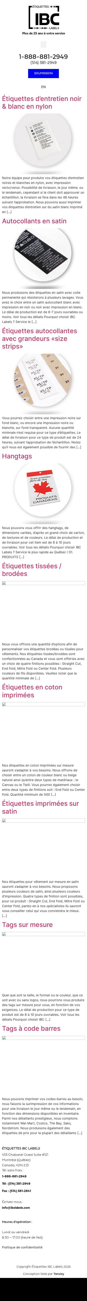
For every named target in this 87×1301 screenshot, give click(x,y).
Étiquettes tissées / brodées (32, 570)
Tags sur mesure (27, 925)
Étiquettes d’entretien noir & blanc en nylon (42, 102)
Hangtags (17, 456)
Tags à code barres (31, 1028)
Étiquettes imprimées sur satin (40, 807)
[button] (43, 44)
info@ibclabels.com (16, 1208)
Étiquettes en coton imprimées (32, 691)
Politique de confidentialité (22, 1247)
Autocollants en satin (34, 221)
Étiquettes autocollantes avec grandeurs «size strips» (39, 338)
